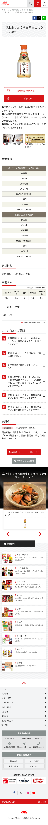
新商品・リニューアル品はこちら (25, 452)
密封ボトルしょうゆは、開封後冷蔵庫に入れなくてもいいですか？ (24, 397)
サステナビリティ (8, 720)
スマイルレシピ (7, 702)
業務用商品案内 (25, 754)
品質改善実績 (9, 738)
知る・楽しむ (6, 707)
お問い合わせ (13, 766)
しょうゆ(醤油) (27, 9)
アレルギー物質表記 (24, 738)
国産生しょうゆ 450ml (24, 214)
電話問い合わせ (38, 747)
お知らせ (5, 711)
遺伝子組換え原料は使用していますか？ (24, 367)
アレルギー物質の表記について (34, 322)
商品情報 (15, 9)
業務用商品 (13, 761)
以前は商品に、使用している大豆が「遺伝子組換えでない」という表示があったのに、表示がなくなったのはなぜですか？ (24, 382)
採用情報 (5, 725)
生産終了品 (38, 738)
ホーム (6, 9)
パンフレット (34, 766)
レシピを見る (25, 98)
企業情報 (5, 716)
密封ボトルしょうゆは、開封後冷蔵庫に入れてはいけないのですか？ (24, 408)
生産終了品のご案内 (25, 460)
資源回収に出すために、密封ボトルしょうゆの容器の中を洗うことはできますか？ (24, 341)
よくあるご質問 (9, 747)
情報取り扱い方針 (8, 801)
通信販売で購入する (25, 90)
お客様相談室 (24, 733)
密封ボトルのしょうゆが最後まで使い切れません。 (24, 355)
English (43, 801)
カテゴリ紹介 (34, 761)
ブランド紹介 (6, 698)
